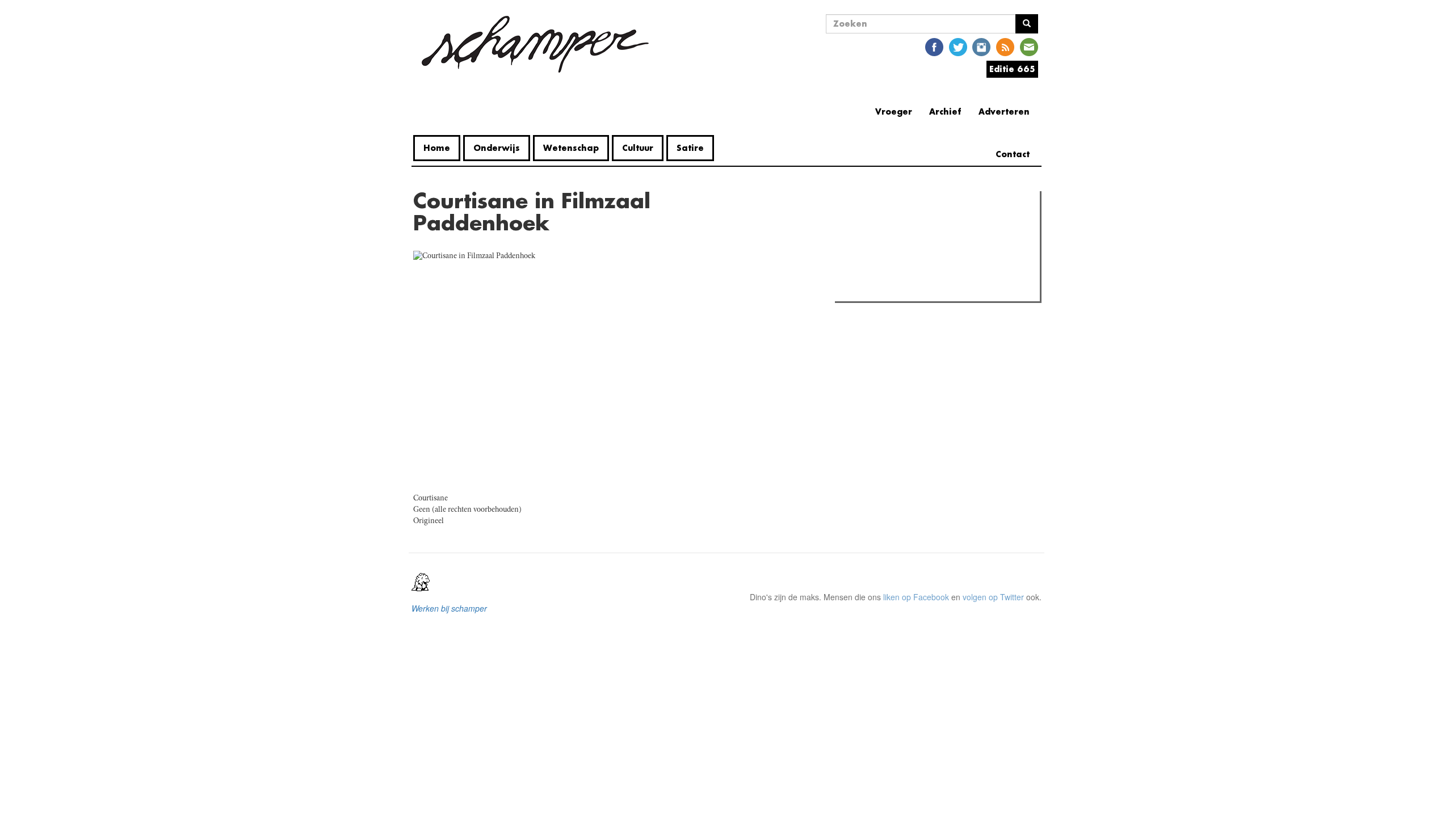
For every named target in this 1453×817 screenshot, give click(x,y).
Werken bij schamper (449, 608)
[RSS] (1005, 46)
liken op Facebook (916, 597)
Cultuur (637, 147)
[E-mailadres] (1029, 46)
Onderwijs (496, 147)
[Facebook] (934, 46)
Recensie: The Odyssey (900, 248)
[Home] (535, 44)
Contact (1013, 154)
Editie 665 (1012, 69)
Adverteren (1004, 111)
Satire (690, 147)
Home (436, 147)
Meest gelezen (874, 225)
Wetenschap (571, 147)
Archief (945, 111)
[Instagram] (981, 46)
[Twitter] (958, 46)
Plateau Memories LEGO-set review (921, 289)
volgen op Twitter (993, 597)
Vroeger (893, 111)
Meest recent (937, 225)
